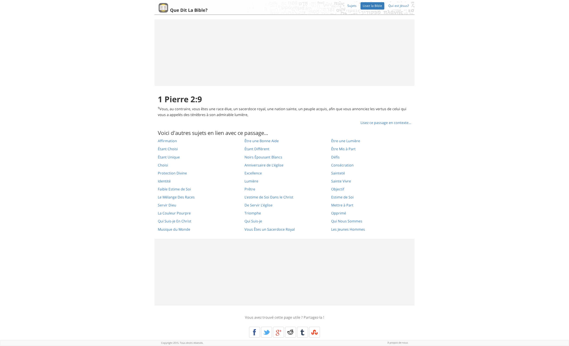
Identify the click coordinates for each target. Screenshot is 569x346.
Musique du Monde (174, 229)
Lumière (251, 181)
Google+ (278, 332)
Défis (335, 157)
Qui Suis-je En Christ (174, 221)
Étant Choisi (168, 148)
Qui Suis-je (253, 221)
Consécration (342, 165)
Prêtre (249, 189)
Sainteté (338, 173)
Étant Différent (256, 148)
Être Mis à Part (343, 148)
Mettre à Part (342, 205)
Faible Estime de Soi (174, 189)
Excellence (253, 173)
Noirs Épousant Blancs (263, 157)
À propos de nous (397, 342)
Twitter (266, 332)
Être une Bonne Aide (261, 140)
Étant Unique (169, 157)
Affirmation (167, 140)
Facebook (254, 332)
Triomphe (252, 213)
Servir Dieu (167, 205)
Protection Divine (172, 173)
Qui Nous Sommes (346, 221)
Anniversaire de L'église (263, 165)
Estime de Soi (342, 197)
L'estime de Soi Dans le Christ (268, 197)
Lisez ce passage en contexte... (386, 122)
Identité (164, 181)
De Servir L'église (258, 205)
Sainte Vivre (341, 181)
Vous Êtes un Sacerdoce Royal (269, 229)
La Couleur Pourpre (174, 213)
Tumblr (302, 332)
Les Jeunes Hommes (348, 229)
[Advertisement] (284, 53)
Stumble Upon (314, 332)
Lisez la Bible (372, 6)
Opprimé (338, 213)
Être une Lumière (345, 140)
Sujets (352, 6)
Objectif (337, 189)
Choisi (163, 165)
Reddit (290, 332)
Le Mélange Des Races (176, 197)
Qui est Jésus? (398, 6)
